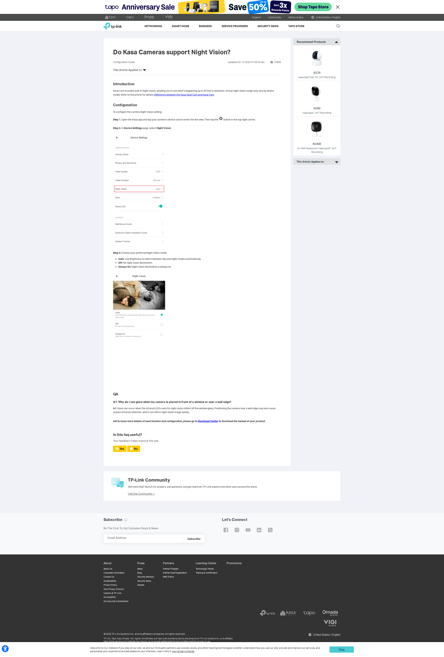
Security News (144, 581)
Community (274, 17)
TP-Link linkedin (259, 530)
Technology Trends (205, 568)
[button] (144, 71)
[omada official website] (149, 17)
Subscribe (193, 539)
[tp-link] (267, 613)
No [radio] (136, 448)
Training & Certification (206, 572)
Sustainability (110, 581)
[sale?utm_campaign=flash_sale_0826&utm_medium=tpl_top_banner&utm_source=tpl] (222, 7)
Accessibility (110, 597)
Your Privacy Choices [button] (114, 589)
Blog (139, 572)
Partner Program (170, 568)
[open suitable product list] (335, 161)
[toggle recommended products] (335, 42)
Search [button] (338, 26)
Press (140, 563)
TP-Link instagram (237, 530)
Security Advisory (145, 576)
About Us (108, 568)
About (108, 563)
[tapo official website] (130, 17)
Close (337, 7)
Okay (342, 649)
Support (256, 17)
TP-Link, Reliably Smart (113, 25)
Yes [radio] (121, 448)
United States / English (327, 17)
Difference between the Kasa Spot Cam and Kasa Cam (184, 94)
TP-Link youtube (248, 530)
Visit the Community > (141, 493)
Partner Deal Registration (175, 572)
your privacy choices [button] (183, 651)
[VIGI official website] (169, 17)
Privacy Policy (110, 585)
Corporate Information (114, 572)
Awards (140, 585)
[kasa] (288, 613)
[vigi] (330, 623)
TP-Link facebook (226, 530)
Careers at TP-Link (112, 593)
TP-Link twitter (270, 530)
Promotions (234, 563)
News (140, 568)
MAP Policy (168, 576)
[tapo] (309, 613)
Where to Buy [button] (295, 17)
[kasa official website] (110, 17)
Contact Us (109, 576)
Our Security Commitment (116, 601)
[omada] (330, 613)
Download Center (208, 421)
